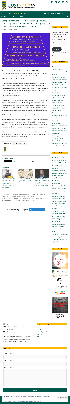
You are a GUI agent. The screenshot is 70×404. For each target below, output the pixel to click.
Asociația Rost (57, 13)
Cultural (8, 13)
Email (8, 360)
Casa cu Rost (18, 17)
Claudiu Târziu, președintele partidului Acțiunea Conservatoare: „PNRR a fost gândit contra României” (59, 98)
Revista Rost (43, 13)
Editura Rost (6, 17)
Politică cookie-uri (37, 401)
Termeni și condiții (42, 332)
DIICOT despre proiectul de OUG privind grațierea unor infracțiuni (25, 180)
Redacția (39, 334)
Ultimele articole (21, 143)
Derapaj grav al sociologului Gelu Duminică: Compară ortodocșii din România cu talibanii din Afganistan (60, 141)
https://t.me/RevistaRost (37, 210)
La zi (35, 13)
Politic (16, 13)
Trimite (35, 390)
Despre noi (40, 329)
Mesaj (8, 367)
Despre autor (8, 143)
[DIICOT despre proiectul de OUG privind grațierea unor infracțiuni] (25, 173)
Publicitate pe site (42, 337)
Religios (24, 13)
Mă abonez (57, 49)
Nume (8, 353)
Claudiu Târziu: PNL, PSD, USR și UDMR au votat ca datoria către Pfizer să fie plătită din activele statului (59, 216)
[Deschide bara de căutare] (68, 16)
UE (30, 13)
